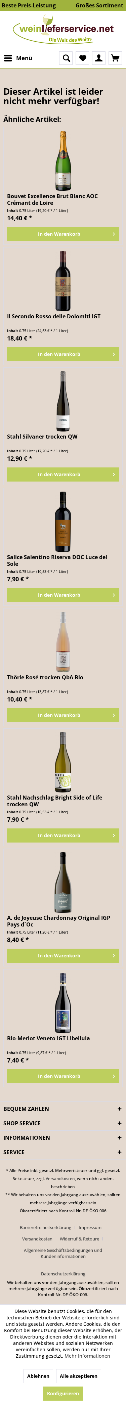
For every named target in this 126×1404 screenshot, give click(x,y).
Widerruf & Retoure (79, 1239)
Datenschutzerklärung (63, 1274)
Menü (24, 58)
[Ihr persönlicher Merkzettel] (82, 58)
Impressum (90, 1227)
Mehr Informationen (87, 1356)
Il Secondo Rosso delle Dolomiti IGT (53, 316)
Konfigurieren (63, 1393)
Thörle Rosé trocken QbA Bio (45, 677)
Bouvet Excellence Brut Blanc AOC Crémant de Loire (52, 199)
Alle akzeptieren (78, 1376)
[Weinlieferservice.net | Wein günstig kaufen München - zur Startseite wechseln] (63, 29)
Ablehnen (38, 1376)
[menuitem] (18, 58)
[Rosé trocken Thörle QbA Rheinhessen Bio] (63, 642)
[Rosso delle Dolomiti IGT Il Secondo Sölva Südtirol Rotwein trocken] (63, 281)
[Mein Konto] (99, 58)
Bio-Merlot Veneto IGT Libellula (48, 1038)
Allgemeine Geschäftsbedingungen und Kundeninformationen (63, 1253)
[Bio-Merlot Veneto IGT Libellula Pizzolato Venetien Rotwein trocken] (63, 1003)
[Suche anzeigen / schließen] (66, 58)
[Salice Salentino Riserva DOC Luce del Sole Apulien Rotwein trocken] (63, 522)
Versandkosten (60, 1178)
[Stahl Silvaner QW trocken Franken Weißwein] (63, 401)
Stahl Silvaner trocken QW (42, 436)
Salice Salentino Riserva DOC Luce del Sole (57, 560)
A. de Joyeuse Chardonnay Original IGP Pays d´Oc (58, 921)
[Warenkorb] (115, 58)
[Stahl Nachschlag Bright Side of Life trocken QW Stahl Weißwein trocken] (63, 762)
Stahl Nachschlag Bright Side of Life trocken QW (54, 801)
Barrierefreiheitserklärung (45, 1227)
